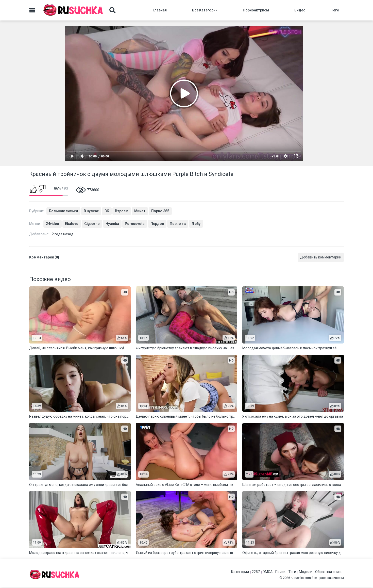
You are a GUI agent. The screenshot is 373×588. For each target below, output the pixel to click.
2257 (256, 572)
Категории (240, 572)
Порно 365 (160, 211)
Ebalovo (71, 224)
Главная (160, 10)
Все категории (204, 10)
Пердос (157, 224)
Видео (300, 10)
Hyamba (112, 224)
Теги (335, 10)
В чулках (91, 211)
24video (52, 224)
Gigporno (92, 224)
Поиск (280, 572)
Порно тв (178, 224)
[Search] (112, 10)
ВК (107, 211)
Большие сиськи (63, 211)
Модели (305, 572)
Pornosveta (135, 224)
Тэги (292, 572)
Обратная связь (329, 572)
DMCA (268, 572)
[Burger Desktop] (32, 10)
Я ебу (196, 224)
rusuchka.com (301, 578)
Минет (139, 211)
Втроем (121, 211)
